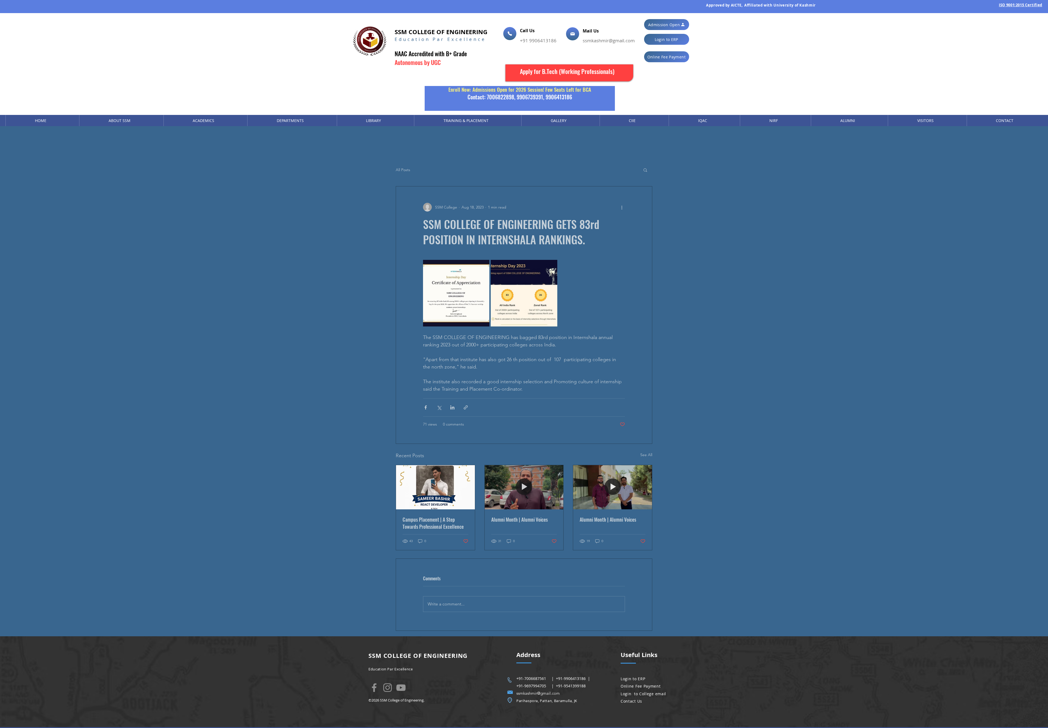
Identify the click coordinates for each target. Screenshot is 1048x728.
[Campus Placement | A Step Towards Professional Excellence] (435, 487)
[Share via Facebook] (425, 407)
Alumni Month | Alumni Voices (519, 519)
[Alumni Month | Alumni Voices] (524, 487)
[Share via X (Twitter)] (439, 407)
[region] (569, 72)
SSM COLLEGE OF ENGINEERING (441, 32)
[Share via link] (465, 407)
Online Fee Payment (641, 686)
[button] (666, 24)
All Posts (403, 169)
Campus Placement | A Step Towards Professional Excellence (433, 523)
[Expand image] (456, 293)
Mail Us (591, 31)
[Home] (509, 33)
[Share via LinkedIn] (452, 407)
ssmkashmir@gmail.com (609, 40)
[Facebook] (374, 687)
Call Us (528, 31)
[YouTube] (401, 687)
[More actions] (621, 207)
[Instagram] (387, 687)
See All (646, 454)
